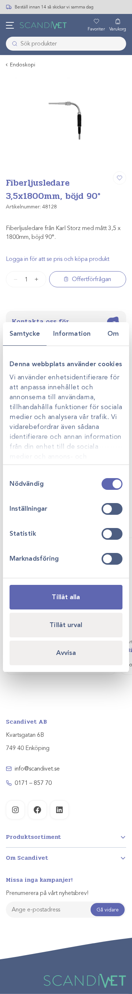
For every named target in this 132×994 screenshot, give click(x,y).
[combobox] (66, 44)
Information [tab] (72, 333)
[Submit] (12, 44)
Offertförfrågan (91, 279)
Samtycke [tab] (25, 333)
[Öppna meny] (10, 25)
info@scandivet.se (37, 768)
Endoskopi (22, 65)
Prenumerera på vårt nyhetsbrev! (47, 893)
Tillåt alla (66, 597)
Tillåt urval (66, 625)
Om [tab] (113, 333)
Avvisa (66, 653)
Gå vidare (107, 910)
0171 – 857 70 (33, 783)
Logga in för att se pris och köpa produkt (57, 259)
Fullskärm (103, 157)
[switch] (112, 509)
